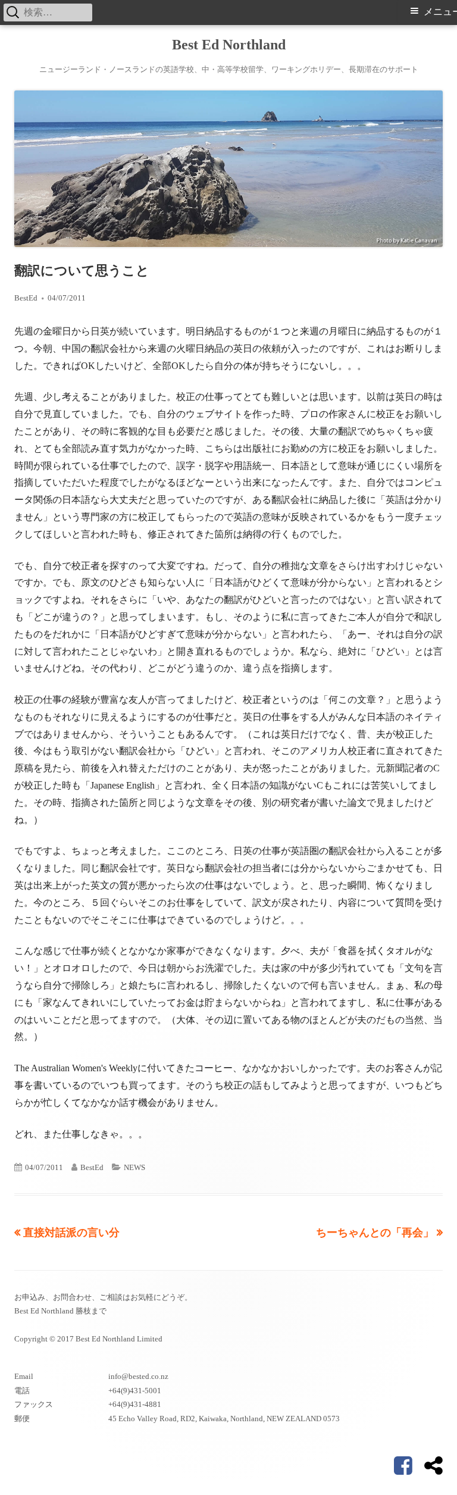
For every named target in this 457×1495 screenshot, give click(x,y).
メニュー (440, 11)
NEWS (134, 1167)
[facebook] (403, 1466)
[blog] (433, 1466)
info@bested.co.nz (138, 1376)
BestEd (25, 297)
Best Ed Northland (229, 44)
